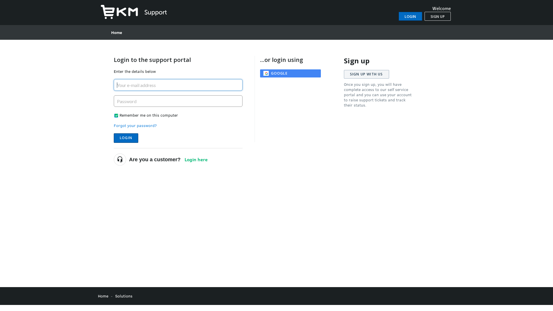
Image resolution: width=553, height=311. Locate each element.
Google (279, 73)
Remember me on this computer (149, 115)
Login (126, 137)
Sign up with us (366, 74)
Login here (196, 159)
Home (116, 32)
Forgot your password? (135, 125)
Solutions (123, 296)
